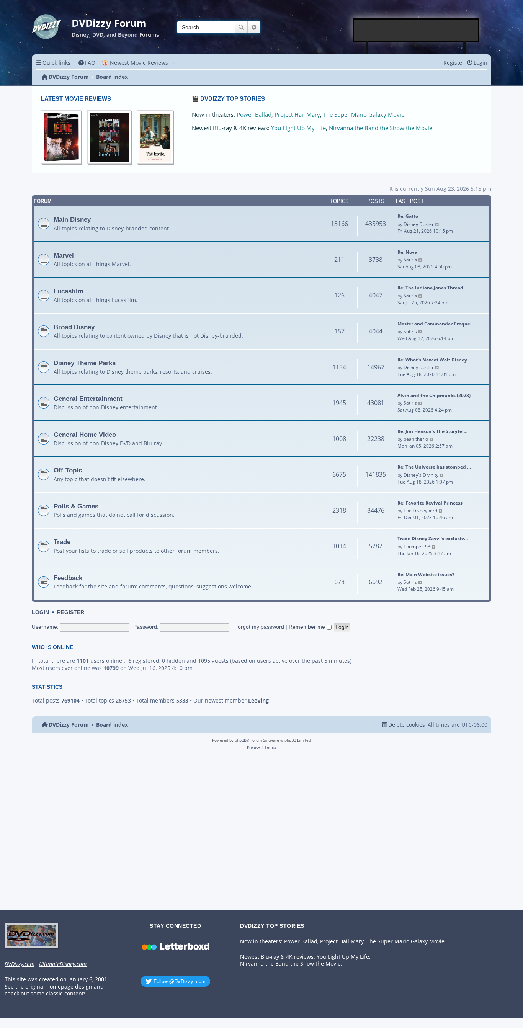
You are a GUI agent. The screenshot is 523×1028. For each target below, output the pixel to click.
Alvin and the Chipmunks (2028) (434, 395)
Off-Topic (68, 470)
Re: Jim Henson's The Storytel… (432, 431)
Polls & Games (76, 506)
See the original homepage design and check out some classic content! (54, 990)
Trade (62, 542)
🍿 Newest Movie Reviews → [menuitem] (138, 62)
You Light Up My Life (298, 128)
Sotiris (410, 260)
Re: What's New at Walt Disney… (434, 359)
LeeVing (258, 700)
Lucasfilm (68, 291)
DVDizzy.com (19, 964)
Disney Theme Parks (85, 363)
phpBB (240, 740)
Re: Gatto (407, 216)
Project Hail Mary (297, 115)
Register (70, 612)
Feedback (68, 578)
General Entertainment (88, 398)
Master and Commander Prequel (434, 323)
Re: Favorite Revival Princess (430, 503)
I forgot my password (258, 627)
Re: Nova (407, 252)
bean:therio (416, 439)
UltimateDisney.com (63, 964)
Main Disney (72, 219)
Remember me (308, 627)
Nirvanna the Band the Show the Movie (380, 128)
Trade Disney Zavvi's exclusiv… (432, 538)
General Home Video (85, 434)
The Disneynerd (420, 510)
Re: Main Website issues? (425, 574)
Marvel (64, 255)
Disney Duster (419, 224)
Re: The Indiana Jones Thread (430, 287)
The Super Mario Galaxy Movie (363, 115)
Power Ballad (254, 115)
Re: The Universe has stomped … (434, 467)
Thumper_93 (417, 546)
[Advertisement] (416, 30)
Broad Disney (74, 327)
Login (40, 612)
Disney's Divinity (421, 475)
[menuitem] (87, 63)
